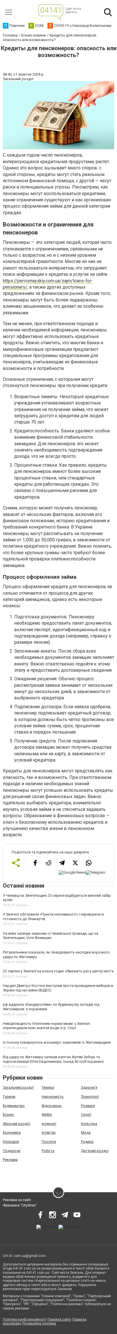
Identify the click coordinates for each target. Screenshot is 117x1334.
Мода (86, 1132)
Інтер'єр (49, 1132)
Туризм (9, 1096)
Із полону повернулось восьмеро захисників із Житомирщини (57, 1042)
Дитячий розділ (94, 1151)
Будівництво (14, 1106)
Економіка (12, 1132)
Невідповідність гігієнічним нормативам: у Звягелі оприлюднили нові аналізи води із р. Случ (46, 1025)
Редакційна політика (39, 1323)
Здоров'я (89, 1087)
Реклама (10, 1159)
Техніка (48, 1087)
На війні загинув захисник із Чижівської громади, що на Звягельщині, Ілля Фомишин (50, 935)
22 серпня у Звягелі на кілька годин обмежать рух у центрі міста (58, 971)
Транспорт (90, 1096)
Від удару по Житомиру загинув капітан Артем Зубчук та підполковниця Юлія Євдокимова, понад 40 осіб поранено (53, 1059)
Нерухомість (53, 1096)
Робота (48, 1151)
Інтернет (49, 1124)
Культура (89, 1124)
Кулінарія (11, 1141)
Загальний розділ (18, 1087)
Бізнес (8, 1114)
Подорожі (11, 1151)
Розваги (88, 1106)
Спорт (86, 1114)
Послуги (49, 1141)
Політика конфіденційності (24, 1319)
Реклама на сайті (17, 1200)
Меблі (47, 1114)
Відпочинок (52, 1106)
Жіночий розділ (16, 1124)
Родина (87, 1141)
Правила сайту (59, 1319)
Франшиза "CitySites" (20, 1205)
